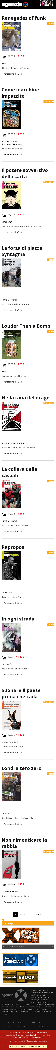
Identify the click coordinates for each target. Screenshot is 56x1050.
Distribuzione (40, 1026)
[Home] (15, 4)
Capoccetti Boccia (10, 891)
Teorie (50, 23)
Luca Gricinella (8, 592)
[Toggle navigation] (33, 4)
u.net (4, 63)
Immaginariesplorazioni (13, 443)
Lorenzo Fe (7, 664)
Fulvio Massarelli (9, 299)
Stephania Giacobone (12, 144)
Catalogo (8, 1026)
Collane (22, 1026)
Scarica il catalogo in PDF (13, 946)
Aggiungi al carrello (4, 57)
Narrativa (49, 101)
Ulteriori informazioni (37, 1046)
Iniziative (35, 1022)
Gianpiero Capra (9, 141)
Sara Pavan (7, 221)
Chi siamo (19, 1022)
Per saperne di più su (13, 74)
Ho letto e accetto (18, 1046)
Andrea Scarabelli (10, 742)
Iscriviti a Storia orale (3, 920)
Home (6, 1022)
